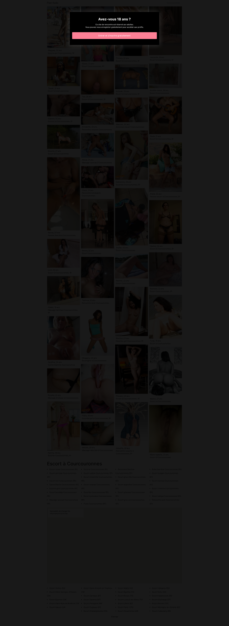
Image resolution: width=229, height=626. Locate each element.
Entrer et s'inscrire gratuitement (114, 35)
